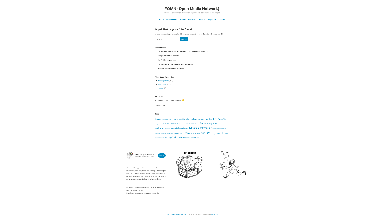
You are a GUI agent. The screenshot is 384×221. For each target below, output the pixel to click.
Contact (222, 19)
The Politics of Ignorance (167, 60)
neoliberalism (178, 133)
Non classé (162, 84)
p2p (155, 137)
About (161, 19)
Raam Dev (214, 214)
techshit (193, 137)
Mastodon (157, 133)
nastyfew (163, 133)
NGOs (190, 133)
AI (177, 119)
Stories (183, 19)
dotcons (222, 119)
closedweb (201, 119)
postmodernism (160, 137)
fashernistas (182, 124)
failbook (167, 124)
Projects (211, 19)
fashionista (189, 124)
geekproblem (161, 128)
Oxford (226, 133)
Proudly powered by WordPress (176, 214)
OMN (209, 133)
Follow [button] (161, 155)
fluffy (210, 124)
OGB (202, 133)
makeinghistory (216, 128)
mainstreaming (203, 128)
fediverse (204, 123)
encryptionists (159, 124)
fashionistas (196, 124)
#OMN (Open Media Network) (192, 8)
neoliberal (170, 133)
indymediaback (182, 128)
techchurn (187, 137)
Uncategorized (163, 80)
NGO (186, 133)
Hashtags (192, 19)
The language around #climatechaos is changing (175, 64)
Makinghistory (223, 128)
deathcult (209, 119)
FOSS (215, 123)
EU (164, 124)
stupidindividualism (176, 137)
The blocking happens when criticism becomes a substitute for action (183, 51)
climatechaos (191, 119)
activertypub (165, 119)
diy (216, 119)
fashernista (174, 123)
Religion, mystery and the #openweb (171, 68)
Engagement (171, 19)
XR (198, 137)
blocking (182, 119)
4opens (160, 88)
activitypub (172, 119)
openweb (218, 133)
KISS (192, 128)
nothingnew (196, 133)
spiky (166, 137)
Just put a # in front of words (168, 55)
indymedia (172, 128)
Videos (202, 19)
